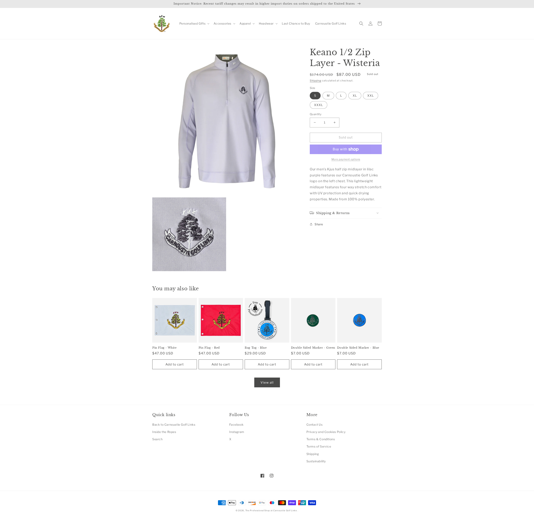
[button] (194, 23)
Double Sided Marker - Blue (358, 347)
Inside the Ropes (164, 432)
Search (157, 439)
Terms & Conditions (320, 439)
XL (355, 95)
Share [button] (319, 224)
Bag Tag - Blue (256, 347)
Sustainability (316, 461)
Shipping (315, 80)
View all (267, 382)
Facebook (236, 424)
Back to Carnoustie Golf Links (173, 424)
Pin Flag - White (164, 347)
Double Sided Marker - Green (313, 347)
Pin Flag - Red (209, 347)
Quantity (315, 114)
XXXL (318, 105)
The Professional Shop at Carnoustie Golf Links (271, 510)
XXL (370, 95)
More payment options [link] (345, 159)
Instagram (236, 432)
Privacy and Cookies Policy (326, 432)
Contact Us (314, 424)
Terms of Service (318, 446)
